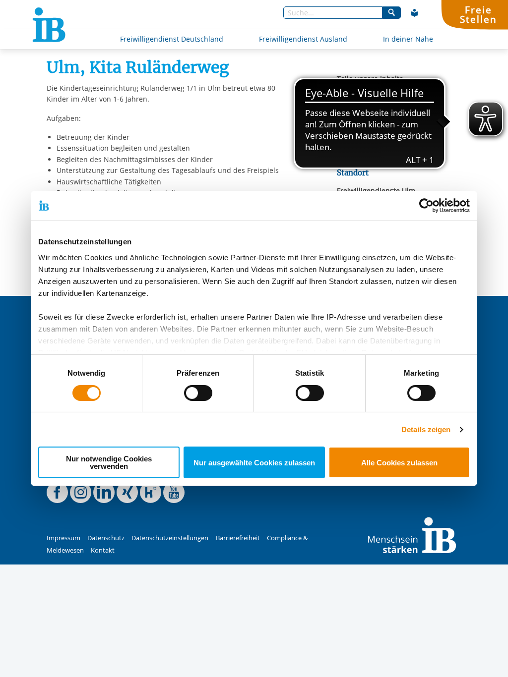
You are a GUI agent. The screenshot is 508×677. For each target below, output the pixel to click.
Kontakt (103, 550)
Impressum (63, 538)
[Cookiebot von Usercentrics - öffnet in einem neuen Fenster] (426, 205)
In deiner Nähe (408, 39)
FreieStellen (478, 14)
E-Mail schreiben (365, 144)
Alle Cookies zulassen (399, 462)
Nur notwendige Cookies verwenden (109, 462)
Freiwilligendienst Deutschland (171, 39)
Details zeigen (425, 429)
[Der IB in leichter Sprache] (415, 12)
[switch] (198, 393)
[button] (344, 91)
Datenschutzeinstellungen (169, 538)
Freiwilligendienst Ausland (303, 39)
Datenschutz (106, 538)
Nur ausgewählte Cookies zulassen (254, 462)
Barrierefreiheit (238, 538)
